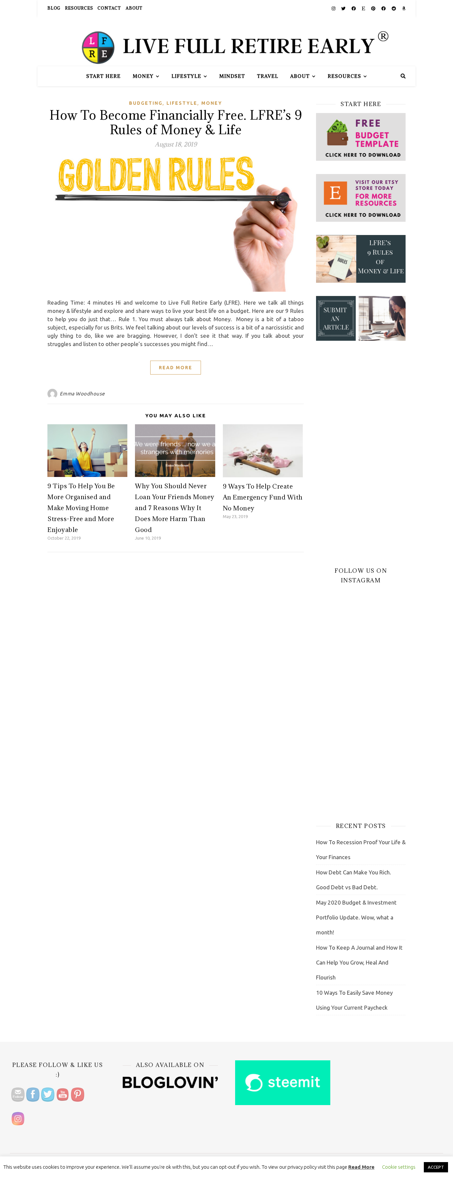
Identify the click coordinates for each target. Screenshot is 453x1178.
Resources (79, 8)
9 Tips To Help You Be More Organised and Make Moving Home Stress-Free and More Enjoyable (81, 508)
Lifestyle (186, 76)
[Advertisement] (361, 453)
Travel (267, 76)
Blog (53, 8)
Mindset (232, 76)
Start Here (103, 76)
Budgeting (145, 103)
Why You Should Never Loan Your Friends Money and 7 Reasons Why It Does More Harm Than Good (175, 508)
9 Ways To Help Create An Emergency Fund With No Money (263, 497)
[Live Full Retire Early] (226, 41)
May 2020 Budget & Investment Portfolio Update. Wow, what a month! (356, 917)
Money (143, 76)
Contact (109, 8)
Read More (175, 367)
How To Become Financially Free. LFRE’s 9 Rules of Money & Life (175, 122)
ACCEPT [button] (436, 1167)
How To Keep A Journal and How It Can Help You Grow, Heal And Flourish (359, 962)
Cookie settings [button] (399, 1167)
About (134, 8)
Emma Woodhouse (82, 393)
